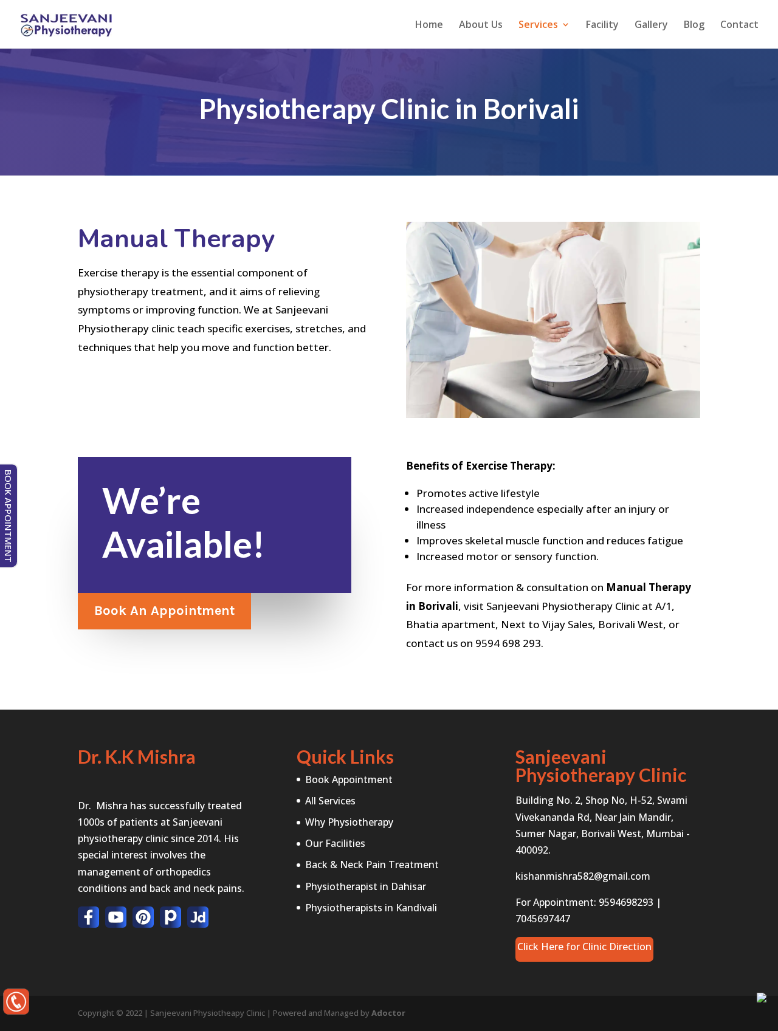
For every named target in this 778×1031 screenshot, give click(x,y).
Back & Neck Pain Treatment (372, 864)
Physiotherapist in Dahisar (365, 886)
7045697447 (542, 918)
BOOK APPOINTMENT (8, 515)
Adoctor (388, 1012)
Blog (694, 25)
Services (538, 25)
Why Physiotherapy (349, 822)
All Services (330, 800)
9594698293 (626, 902)
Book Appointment (349, 779)
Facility (602, 25)
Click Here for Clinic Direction (584, 946)
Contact (739, 25)
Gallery (651, 25)
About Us (481, 25)
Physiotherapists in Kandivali (371, 907)
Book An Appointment (164, 610)
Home (429, 25)
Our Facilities (335, 843)
